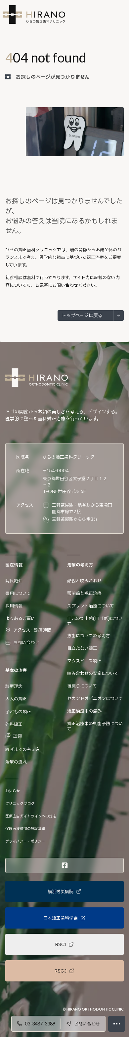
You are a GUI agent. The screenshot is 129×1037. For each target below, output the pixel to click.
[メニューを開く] (116, 1024)
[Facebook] (65, 865)
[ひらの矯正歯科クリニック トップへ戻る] (36, 377)
